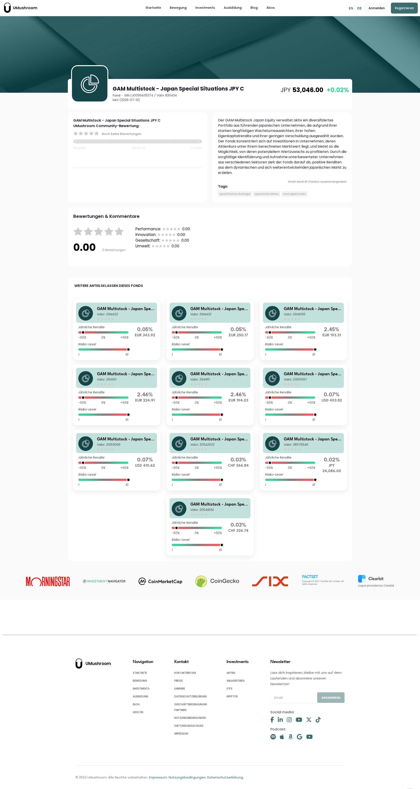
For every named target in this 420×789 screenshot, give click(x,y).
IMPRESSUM (181, 733)
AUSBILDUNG (140, 696)
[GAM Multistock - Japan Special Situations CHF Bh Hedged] (210, 460)
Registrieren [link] (404, 8)
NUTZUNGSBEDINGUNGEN (190, 718)
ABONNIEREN (330, 698)
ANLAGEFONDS (236, 681)
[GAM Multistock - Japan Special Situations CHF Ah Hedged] (210, 525)
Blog (254, 7)
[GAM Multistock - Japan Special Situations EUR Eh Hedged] (210, 329)
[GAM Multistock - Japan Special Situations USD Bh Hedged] (116, 460)
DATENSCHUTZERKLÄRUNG (190, 696)
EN (351, 8)
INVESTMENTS (141, 688)
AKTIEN (231, 673)
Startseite (153, 7)
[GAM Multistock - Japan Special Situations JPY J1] (303, 460)
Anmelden (377, 8)
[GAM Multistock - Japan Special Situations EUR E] (210, 395)
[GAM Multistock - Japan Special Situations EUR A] (303, 329)
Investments (205, 7)
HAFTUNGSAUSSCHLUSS (188, 726)
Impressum (158, 777)
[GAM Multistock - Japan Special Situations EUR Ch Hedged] (116, 329)
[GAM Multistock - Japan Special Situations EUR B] (116, 395)
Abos (270, 7)
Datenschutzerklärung (225, 777)
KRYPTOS (232, 696)
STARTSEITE (140, 673)
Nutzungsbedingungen (187, 777)
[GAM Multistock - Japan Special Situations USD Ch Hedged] (303, 395)
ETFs (229, 688)
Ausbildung (233, 7)
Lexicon (138, 712)
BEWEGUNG (140, 681)
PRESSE (178, 681)
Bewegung (178, 7)
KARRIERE (179, 688)
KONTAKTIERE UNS (185, 673)
